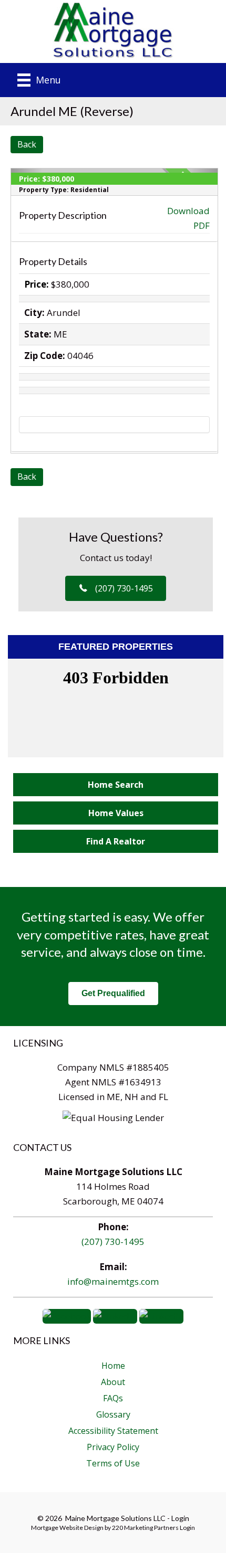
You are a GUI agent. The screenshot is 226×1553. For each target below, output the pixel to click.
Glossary (113, 1414)
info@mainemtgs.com (113, 1281)
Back (26, 144)
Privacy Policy (113, 1447)
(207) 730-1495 (113, 1241)
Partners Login (174, 1527)
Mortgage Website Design (67, 1527)
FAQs (113, 1398)
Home (113, 1365)
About (113, 1382)
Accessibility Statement (113, 1430)
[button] (116, 588)
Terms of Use (113, 1463)
